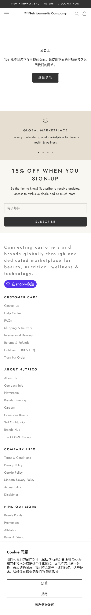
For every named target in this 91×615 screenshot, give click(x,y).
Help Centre (12, 313)
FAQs (8, 320)
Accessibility (12, 487)
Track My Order (14, 357)
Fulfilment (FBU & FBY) (19, 350)
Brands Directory (15, 400)
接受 (44, 583)
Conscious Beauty (16, 415)
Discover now (69, 3)
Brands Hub (12, 429)
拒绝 (44, 594)
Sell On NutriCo (15, 422)
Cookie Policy (13, 472)
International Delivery (18, 335)
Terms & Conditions (17, 457)
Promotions (11, 522)
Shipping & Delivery (18, 328)
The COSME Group (17, 437)
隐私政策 (52, 572)
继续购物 (45, 77)
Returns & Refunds (16, 342)
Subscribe (45, 222)
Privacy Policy (13, 465)
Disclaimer (11, 494)
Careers (9, 407)
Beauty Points (13, 515)
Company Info (13, 385)
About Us (10, 378)
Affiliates (10, 530)
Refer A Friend (14, 537)
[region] (45, 131)
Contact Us (11, 305)
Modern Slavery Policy (19, 479)
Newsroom (11, 392)
